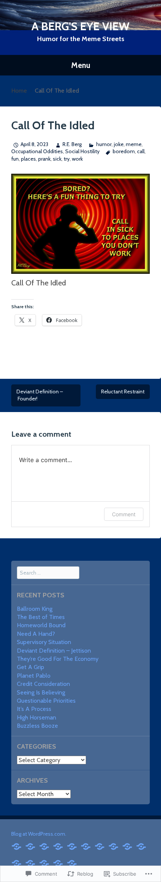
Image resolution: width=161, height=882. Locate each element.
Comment (124, 514)
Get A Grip (30, 667)
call (141, 151)
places (28, 158)
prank (44, 158)
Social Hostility (82, 151)
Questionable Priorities (46, 700)
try (67, 158)
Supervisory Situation (44, 642)
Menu (80, 65)
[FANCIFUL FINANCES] (99, 846)
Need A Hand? (36, 633)
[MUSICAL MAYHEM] (30, 846)
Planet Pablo (34, 675)
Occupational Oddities (37, 151)
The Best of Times (41, 617)
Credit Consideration (43, 683)
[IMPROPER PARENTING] (85, 846)
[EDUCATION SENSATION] (16, 846)
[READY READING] (127, 846)
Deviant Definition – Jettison (54, 650)
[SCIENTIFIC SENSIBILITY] (58, 862)
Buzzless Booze (37, 725)
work (77, 158)
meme (134, 144)
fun (15, 158)
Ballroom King (34, 608)
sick (57, 158)
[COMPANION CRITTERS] (72, 862)
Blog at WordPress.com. (38, 833)
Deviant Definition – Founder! (39, 395)
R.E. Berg (72, 144)
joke (119, 144)
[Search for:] (48, 572)
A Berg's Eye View (80, 26)
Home (19, 90)
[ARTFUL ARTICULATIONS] (113, 846)
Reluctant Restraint (123, 391)
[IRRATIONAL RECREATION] (58, 846)
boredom (124, 151)
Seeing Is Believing (41, 692)
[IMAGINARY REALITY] (72, 846)
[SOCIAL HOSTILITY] (44, 846)
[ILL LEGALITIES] (44, 862)
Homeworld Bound (41, 625)
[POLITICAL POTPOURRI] (141, 846)
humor (103, 144)
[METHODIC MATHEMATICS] (30, 862)
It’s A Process (34, 708)
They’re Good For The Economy (57, 658)
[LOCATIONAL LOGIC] (16, 862)
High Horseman (36, 717)
